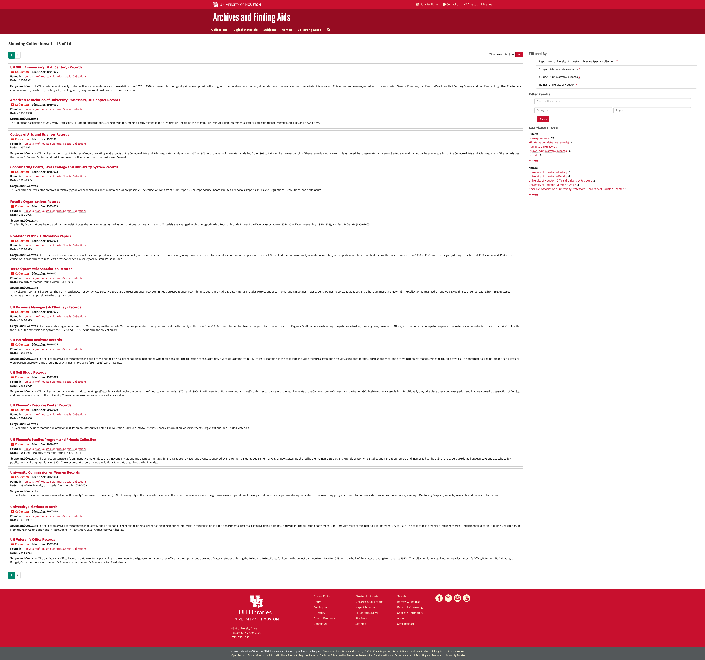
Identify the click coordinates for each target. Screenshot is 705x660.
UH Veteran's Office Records (32, 539)
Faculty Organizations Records (35, 201)
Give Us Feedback (324, 618)
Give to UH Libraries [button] (480, 4)
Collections (219, 29)
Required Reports (308, 655)
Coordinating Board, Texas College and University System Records (64, 167)
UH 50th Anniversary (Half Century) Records (46, 67)
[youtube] (466, 598)
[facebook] (439, 598)
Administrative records (543, 147)
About (401, 618)
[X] (448, 598)
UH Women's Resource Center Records (40, 405)
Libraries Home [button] (429, 4)
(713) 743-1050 (240, 637)
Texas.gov (328, 651)
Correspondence (539, 138)
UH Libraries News (366, 613)
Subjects (269, 29)
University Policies (455, 655)
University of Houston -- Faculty (548, 176)
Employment (321, 607)
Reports (534, 155)
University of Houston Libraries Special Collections (55, 77)
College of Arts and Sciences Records (39, 134)
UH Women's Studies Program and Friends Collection (53, 439)
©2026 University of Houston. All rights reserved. (257, 651)
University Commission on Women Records (45, 472)
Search (401, 596)
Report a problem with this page (303, 651)
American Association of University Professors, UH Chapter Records (65, 100)
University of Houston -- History (548, 172)
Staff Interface (406, 624)
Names (287, 29)
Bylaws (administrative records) (548, 151)
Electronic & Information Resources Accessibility (346, 655)
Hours (317, 602)
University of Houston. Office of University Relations (560, 181)
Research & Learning (410, 607)
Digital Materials (245, 29)
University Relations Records (33, 506)
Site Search (362, 618)
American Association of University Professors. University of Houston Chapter (576, 189)
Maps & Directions (366, 607)
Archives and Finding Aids (251, 17)
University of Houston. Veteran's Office (552, 185)
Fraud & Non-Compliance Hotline (411, 651)
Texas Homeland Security (349, 651)
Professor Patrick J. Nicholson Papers (40, 236)
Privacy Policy (322, 596)
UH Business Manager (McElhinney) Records (45, 307)
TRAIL (368, 651)
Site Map (360, 624)
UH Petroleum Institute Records (36, 339)
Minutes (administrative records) (549, 142)
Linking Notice (438, 651)
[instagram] (457, 598)
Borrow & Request (408, 602)
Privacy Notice (456, 651)
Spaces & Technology (410, 613)
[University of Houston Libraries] (255, 608)
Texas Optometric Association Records (41, 268)
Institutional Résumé (285, 655)
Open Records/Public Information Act (251, 655)
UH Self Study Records (28, 372)
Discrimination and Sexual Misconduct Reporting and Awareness (409, 655)
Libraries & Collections (369, 602)
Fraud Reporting (382, 651)
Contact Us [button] (453, 4)
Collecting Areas (309, 29)
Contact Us (320, 624)
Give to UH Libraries (367, 596)
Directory (319, 613)
